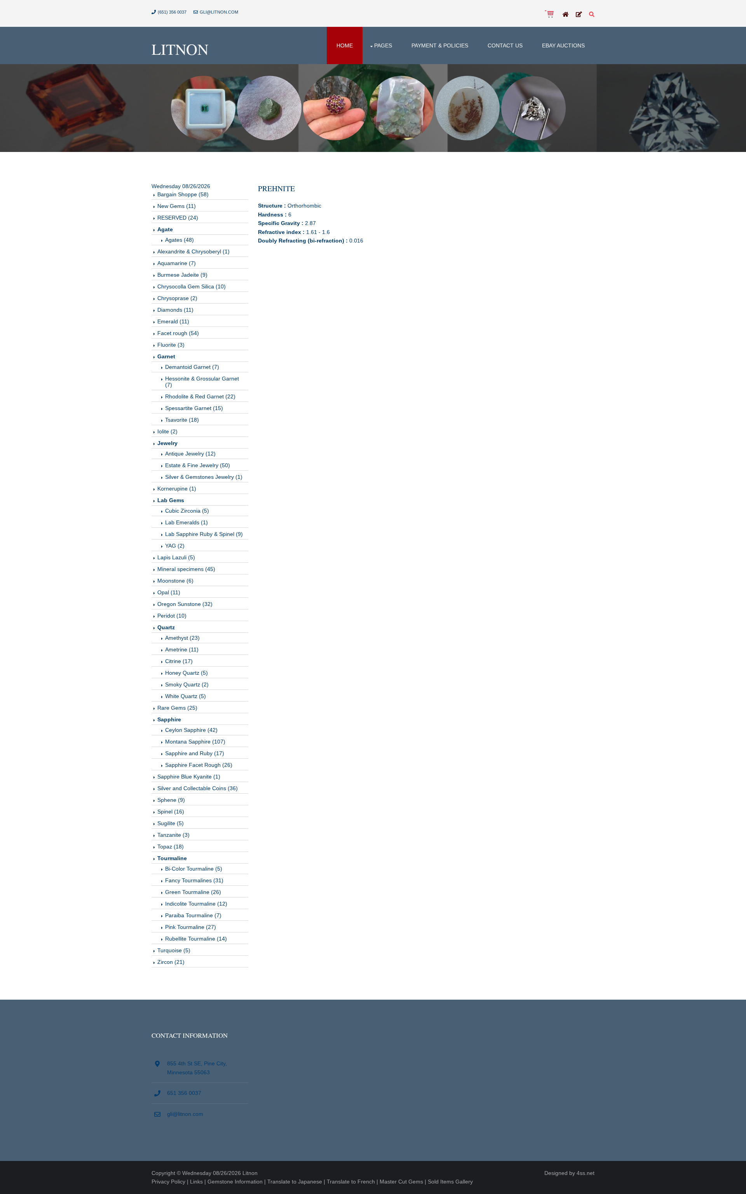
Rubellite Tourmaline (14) (196, 939)
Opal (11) (168, 592)
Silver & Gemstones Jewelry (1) (203, 477)
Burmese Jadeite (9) (182, 275)
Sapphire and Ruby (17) (194, 753)
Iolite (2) (167, 431)
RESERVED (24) (177, 218)
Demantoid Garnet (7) (192, 367)
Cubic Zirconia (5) (187, 511)
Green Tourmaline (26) (193, 892)
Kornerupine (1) (176, 488)
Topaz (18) (170, 846)
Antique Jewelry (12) (190, 453)
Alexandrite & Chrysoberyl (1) (193, 251)
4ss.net (585, 1173)
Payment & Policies (439, 45)
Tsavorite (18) (182, 420)
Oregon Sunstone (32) (185, 604)
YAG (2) (175, 546)
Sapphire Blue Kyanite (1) (188, 776)
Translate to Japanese (294, 1181)
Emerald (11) (173, 321)
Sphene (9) (171, 800)
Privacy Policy (168, 1181)
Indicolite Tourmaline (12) (196, 904)
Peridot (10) (171, 616)
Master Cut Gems (401, 1181)
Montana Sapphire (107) (195, 741)
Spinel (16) (170, 811)
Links (196, 1181)
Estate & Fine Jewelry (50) (197, 465)
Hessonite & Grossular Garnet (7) (202, 381)
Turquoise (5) (173, 950)
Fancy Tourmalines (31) (194, 880)
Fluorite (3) (171, 345)
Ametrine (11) (182, 649)
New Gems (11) (176, 206)
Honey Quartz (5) (186, 673)
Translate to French (351, 1181)
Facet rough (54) (178, 333)
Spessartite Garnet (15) (194, 408)
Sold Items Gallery (450, 1181)
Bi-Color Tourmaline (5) (193, 869)
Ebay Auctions (563, 45)
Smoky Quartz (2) (187, 684)
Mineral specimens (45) (186, 569)
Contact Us (505, 45)
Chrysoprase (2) (177, 298)
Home (344, 45)
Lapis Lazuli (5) (176, 557)
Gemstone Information (235, 1181)
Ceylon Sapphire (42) (191, 730)
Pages (383, 45)
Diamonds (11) (175, 310)
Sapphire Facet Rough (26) (198, 765)
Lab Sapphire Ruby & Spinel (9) (204, 534)
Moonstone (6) (175, 581)
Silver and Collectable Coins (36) (197, 788)
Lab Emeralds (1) (186, 522)
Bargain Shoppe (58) (183, 194)
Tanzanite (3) (173, 835)
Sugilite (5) (170, 823)
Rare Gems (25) (177, 708)
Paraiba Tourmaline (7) (193, 915)
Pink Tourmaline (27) (190, 927)
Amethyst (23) (182, 638)
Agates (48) (179, 240)
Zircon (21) (171, 962)
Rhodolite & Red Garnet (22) (200, 396)
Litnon (180, 48)
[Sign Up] (579, 14)
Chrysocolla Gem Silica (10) (191, 286)
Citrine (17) (179, 661)
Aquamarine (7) (176, 263)
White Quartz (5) (185, 696)
